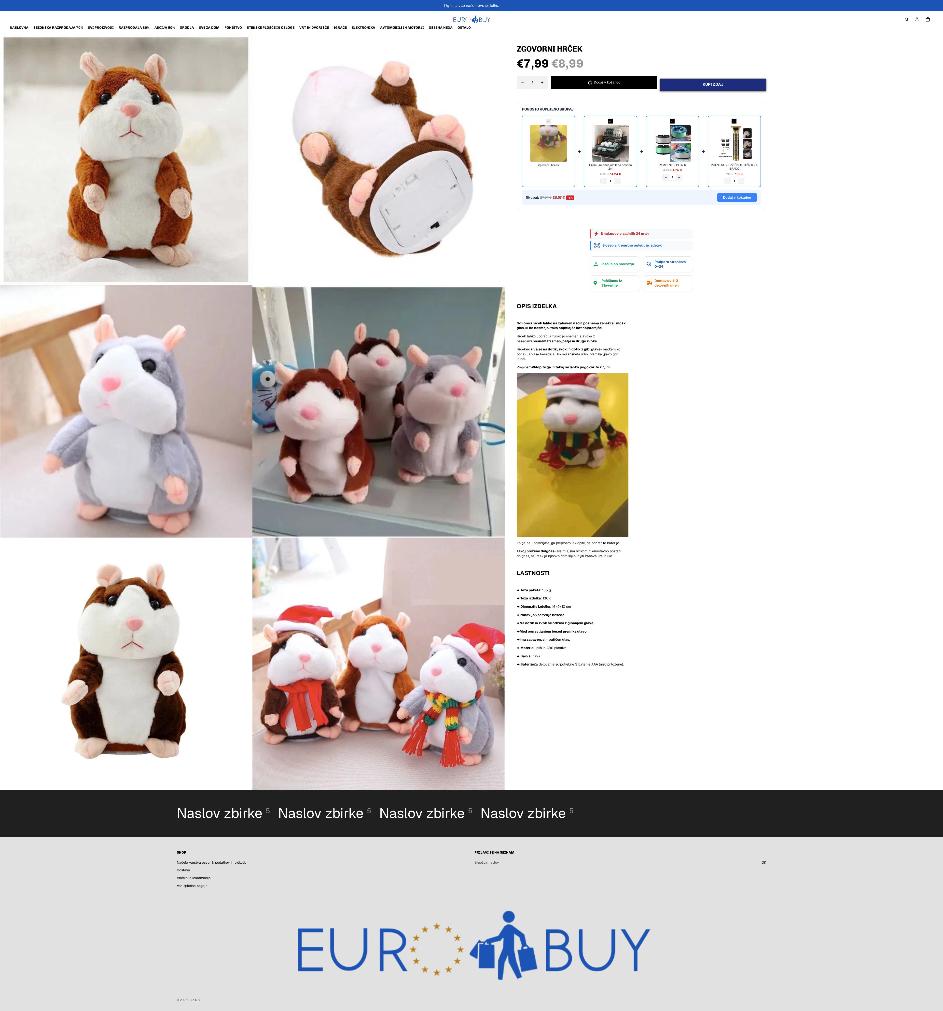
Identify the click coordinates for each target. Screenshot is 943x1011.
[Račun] (917, 19)
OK (764, 862)
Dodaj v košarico (737, 197)
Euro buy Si (195, 1000)
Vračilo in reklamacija (194, 878)
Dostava (183, 870)
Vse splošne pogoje (192, 885)
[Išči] (906, 19)
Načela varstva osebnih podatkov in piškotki (211, 862)
